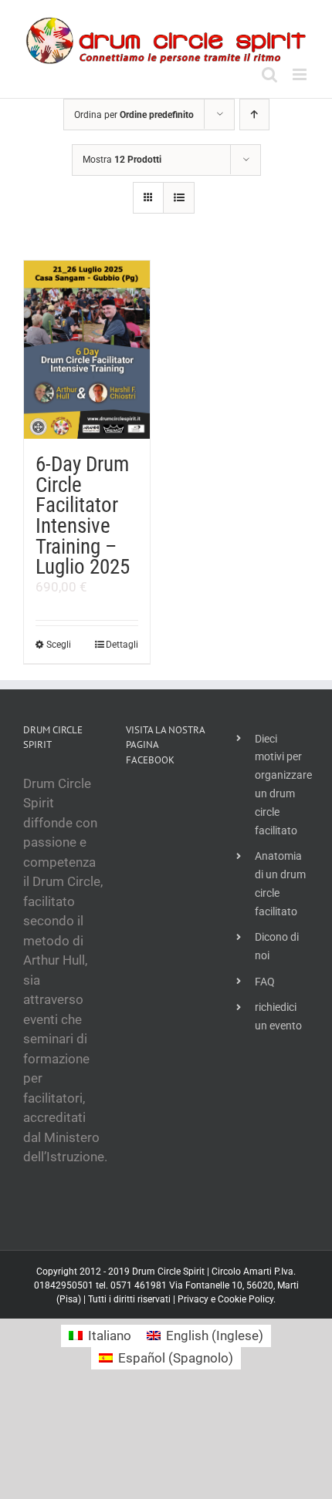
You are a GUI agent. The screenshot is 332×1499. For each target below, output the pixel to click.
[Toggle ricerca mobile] (269, 74)
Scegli (58, 644)
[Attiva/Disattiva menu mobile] (301, 74)
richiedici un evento (278, 1016)
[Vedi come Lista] (179, 198)
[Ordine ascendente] (254, 114)
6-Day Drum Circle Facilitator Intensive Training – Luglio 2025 (83, 516)
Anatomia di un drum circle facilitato (280, 883)
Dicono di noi (277, 946)
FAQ (265, 981)
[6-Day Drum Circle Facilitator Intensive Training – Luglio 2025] (87, 350)
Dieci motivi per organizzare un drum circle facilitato (282, 785)
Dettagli (122, 644)
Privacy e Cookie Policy (225, 1299)
